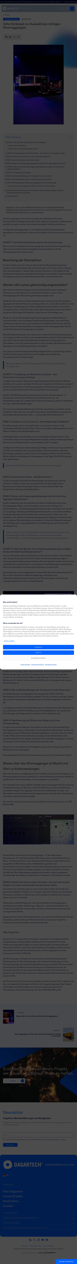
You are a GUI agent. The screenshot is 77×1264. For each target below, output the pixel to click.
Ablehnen (38, 652)
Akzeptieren (38, 647)
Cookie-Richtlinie (25, 664)
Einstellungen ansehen (38, 658)
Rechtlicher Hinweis (51, 664)
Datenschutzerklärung (37, 664)
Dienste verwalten (9, 641)
